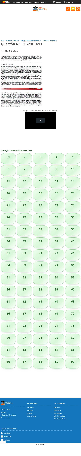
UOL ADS (16, 6)
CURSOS (43, 2)
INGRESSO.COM (18, 2)
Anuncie (3, 412)
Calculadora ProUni (60, 419)
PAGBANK (36, 2)
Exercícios (57, 407)
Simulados (57, 410)
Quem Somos (5, 409)
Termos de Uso (6, 418)
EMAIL (58, 6)
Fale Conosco (31, 416)
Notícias (30, 410)
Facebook (7, 433)
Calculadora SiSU (59, 416)
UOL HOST (28, 2)
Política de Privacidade (8, 415)
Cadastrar (30, 407)
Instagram (7, 436)
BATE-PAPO (69, 2)
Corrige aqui (58, 413)
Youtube (7, 440)
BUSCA (58, 2)
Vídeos (29, 413)
